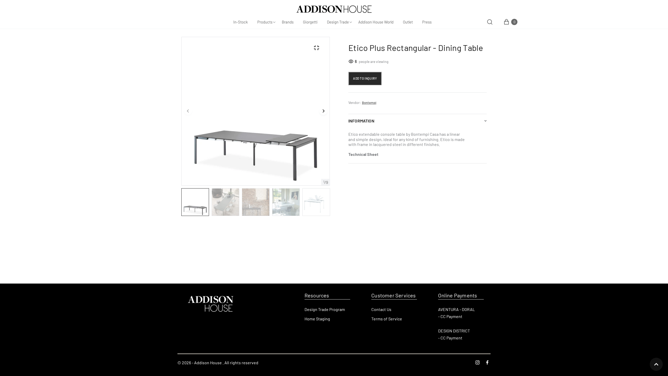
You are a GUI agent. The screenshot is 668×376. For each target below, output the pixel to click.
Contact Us (381, 309)
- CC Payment (450, 316)
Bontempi (369, 103)
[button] (188, 111)
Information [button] (361, 120)
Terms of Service (386, 318)
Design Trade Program (325, 309)
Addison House (208, 362)
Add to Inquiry (365, 78)
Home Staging (317, 318)
